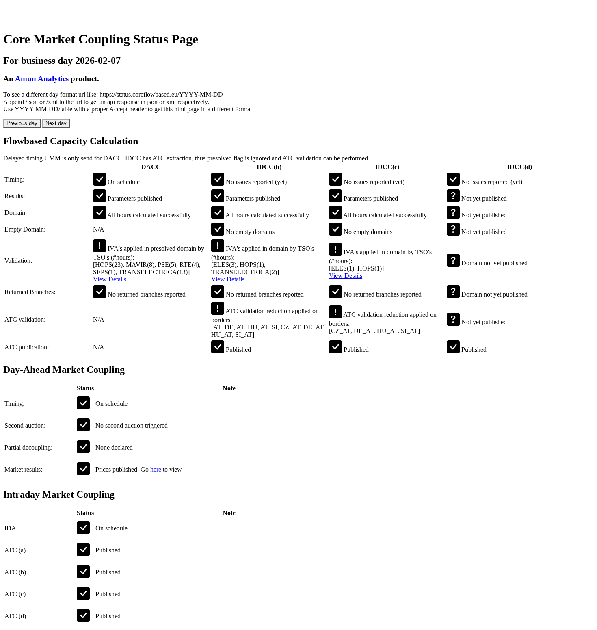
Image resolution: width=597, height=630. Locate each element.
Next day (56, 123)
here (155, 469)
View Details (109, 279)
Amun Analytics (42, 78)
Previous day (21, 123)
